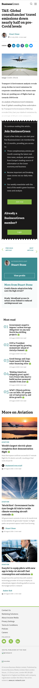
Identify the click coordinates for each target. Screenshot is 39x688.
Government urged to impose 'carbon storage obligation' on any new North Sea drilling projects (20, 330)
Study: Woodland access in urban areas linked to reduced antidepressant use (18, 300)
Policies (5, 629)
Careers (5, 632)
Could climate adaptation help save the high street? (18, 289)
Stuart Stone (14, 34)
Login (19, 232)
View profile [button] (19, 275)
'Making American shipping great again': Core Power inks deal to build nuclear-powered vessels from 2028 (20, 377)
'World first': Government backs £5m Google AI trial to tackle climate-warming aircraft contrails (18, 510)
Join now (19, 202)
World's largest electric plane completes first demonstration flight (17, 448)
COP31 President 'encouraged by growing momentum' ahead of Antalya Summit (20, 347)
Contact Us (6, 610)
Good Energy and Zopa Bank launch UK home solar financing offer (19, 361)
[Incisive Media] (6, 661)
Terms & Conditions (10, 625)
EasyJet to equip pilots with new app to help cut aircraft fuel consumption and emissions (18, 571)
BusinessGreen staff (13, 466)
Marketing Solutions (10, 614)
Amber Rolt (7, 591)
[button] (31, 3)
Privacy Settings (8, 621)
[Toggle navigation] (34, 3)
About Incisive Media (10, 617)
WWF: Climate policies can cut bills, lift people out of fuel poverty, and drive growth (20, 394)
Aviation (5, 442)
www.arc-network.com (17, 680)
